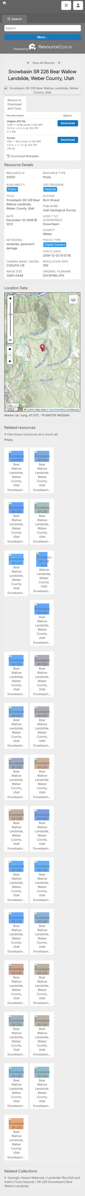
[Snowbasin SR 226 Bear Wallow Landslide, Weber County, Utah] (42, 90)
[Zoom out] (10, 340)
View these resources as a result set (32, 434)
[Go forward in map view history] (10, 355)
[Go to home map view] (10, 349)
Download (68, 123)
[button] (42, 348)
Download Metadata (24, 156)
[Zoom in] (10, 298)
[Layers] (73, 299)
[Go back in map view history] (10, 361)
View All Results (43, 63)
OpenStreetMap (57, 409)
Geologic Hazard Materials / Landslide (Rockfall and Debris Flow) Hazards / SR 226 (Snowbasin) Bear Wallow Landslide (42, 1182)
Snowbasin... (16, 490)
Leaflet (30, 409)
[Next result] (59, 62)
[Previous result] (28, 62)
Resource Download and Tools (15, 104)
